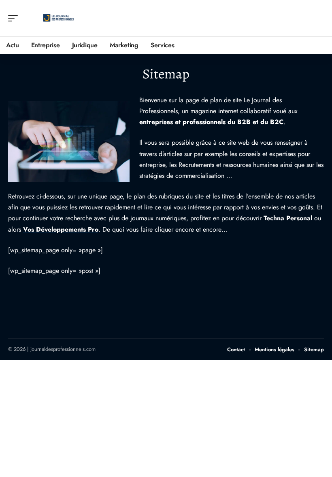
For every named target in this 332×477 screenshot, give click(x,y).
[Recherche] (318, 18)
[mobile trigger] (15, 18)
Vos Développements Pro (60, 229)
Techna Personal (288, 218)
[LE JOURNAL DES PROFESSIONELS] (58, 18)
